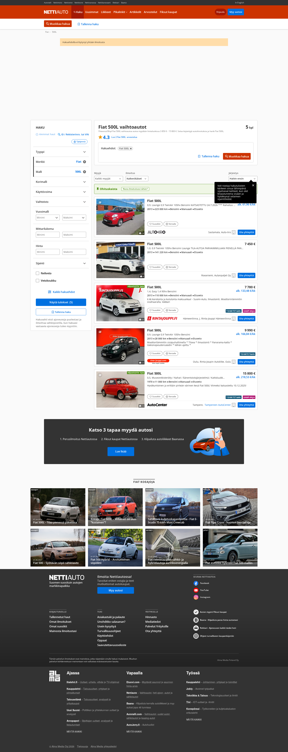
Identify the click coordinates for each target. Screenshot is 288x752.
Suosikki (156, 223)
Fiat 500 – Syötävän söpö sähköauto (57, 548)
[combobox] (61, 161)
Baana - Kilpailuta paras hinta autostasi (219, 620)
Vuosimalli (42, 211)
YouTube (204, 590)
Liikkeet (106, 12)
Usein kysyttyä (106, 626)
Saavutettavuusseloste (111, 645)
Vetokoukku (48, 280)
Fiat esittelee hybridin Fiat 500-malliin (230, 548)
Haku (79, 12)
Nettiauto (56, 12)
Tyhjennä (81, 141)
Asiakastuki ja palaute (111, 617)
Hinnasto (151, 617)
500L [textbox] (81, 171)
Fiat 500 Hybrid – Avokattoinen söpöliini (115, 548)
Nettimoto (57, 2)
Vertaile (172, 223)
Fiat (47, 32)
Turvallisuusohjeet (109, 631)
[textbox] (58, 161)
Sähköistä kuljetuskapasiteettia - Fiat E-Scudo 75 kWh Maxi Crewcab (172, 507)
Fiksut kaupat (168, 12)
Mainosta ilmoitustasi (62, 631)
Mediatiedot (153, 621)
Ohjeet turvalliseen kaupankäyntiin (217, 636)
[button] (108, 176)
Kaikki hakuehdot (64, 292)
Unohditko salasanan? (111, 621)
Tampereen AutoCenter (218, 404)
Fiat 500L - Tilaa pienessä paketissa (57, 507)
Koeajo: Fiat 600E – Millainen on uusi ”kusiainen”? (115, 507)
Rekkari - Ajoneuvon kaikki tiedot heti (218, 628)
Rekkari (116, 2)
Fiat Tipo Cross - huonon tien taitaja (230, 507)
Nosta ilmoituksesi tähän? (135, 188)
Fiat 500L (175, 217)
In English (239, 2)
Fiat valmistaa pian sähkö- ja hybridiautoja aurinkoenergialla (172, 548)
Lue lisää (120, 451)
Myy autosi (236, 11)
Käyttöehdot (105, 635)
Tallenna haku (90, 24)
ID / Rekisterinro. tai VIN (75, 134)
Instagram (205, 597)
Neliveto (46, 273)
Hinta (39, 246)
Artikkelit (135, 12)
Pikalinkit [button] (119, 12)
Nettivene (68, 2)
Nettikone (78, 2)
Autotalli (47, 2)
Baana (123, 2)
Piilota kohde (100, 202)
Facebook (204, 583)
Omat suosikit (58, 626)
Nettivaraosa (90, 2)
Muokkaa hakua (60, 24)
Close (253, 185)
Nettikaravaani (104, 2)
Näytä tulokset (61, 302)
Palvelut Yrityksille (156, 626)
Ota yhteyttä (246, 232)
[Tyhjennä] (85, 162)
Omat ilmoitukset (60, 621)
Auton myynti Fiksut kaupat (213, 612)
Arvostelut (150, 12)
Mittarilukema (45, 228)
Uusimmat (91, 12)
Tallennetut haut (59, 617)
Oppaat (102, 640)
